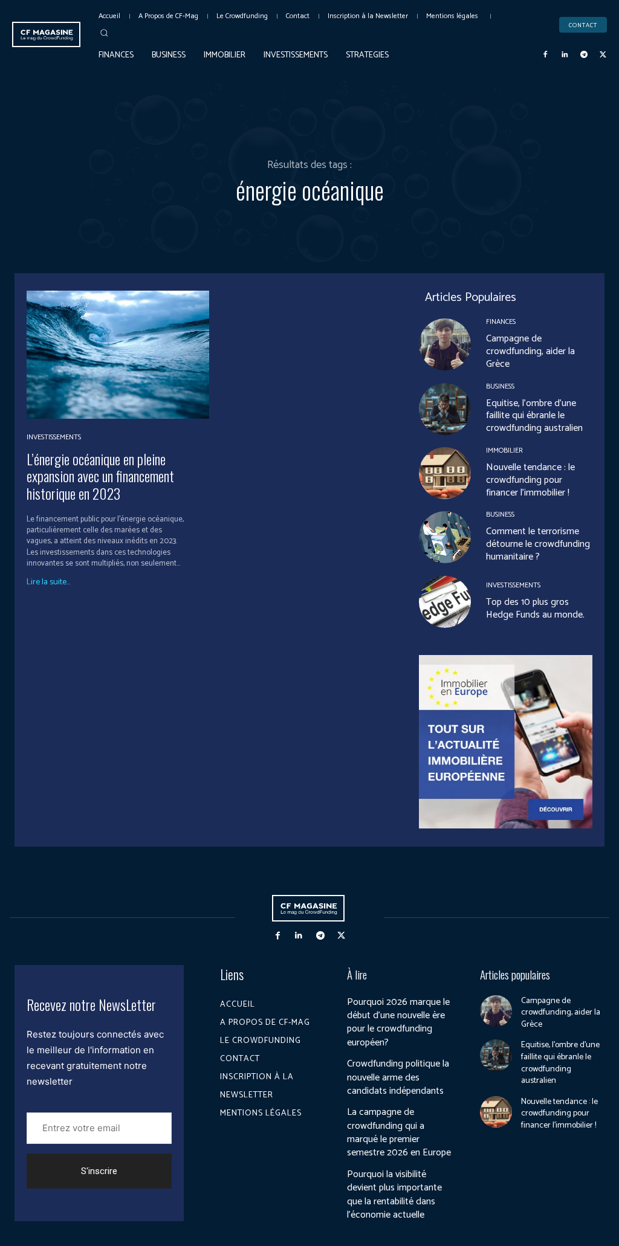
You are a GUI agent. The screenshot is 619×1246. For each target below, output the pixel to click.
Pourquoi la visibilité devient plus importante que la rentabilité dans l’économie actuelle (394, 1194)
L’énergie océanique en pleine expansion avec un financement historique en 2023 (100, 476)
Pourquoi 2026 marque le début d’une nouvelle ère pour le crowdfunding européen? (398, 1022)
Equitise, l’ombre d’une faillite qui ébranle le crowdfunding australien (534, 416)
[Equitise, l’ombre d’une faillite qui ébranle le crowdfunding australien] (445, 409)
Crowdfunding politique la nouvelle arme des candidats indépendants (398, 1077)
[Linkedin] (564, 55)
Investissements (54, 437)
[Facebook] (546, 55)
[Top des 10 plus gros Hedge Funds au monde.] (445, 602)
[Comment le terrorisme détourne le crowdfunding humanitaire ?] (445, 537)
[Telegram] (584, 55)
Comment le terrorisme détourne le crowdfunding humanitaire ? (538, 544)
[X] (602, 55)
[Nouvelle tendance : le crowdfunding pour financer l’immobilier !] (445, 473)
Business (500, 386)
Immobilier (504, 450)
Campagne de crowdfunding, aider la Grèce (530, 351)
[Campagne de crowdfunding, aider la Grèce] (445, 344)
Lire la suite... (48, 582)
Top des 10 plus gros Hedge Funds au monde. (535, 608)
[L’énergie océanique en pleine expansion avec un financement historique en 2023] (118, 354)
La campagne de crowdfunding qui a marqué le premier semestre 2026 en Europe (399, 1132)
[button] (104, 32)
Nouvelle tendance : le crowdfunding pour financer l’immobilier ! (530, 480)
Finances (501, 322)
